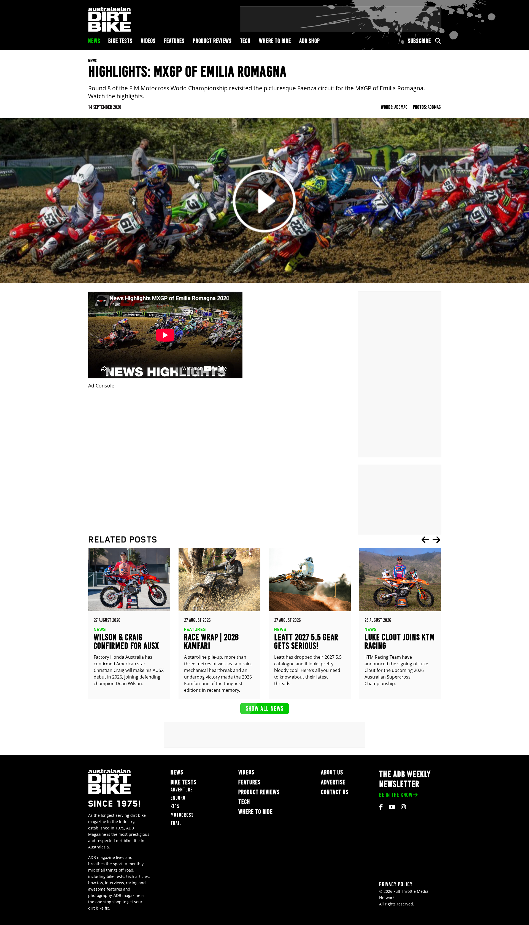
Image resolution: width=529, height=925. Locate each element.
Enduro (178, 798)
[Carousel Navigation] (431, 539)
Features (174, 41)
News (94, 41)
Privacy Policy (395, 884)
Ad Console (101, 386)
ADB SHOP (309, 41)
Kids (175, 806)
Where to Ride (275, 41)
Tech (245, 41)
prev (425, 539)
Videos (148, 41)
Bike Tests (120, 41)
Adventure (182, 789)
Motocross (182, 815)
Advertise (333, 782)
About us (332, 772)
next (436, 539)
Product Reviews (212, 41)
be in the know (395, 795)
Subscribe (419, 41)
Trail (176, 823)
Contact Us (335, 792)
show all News (265, 708)
